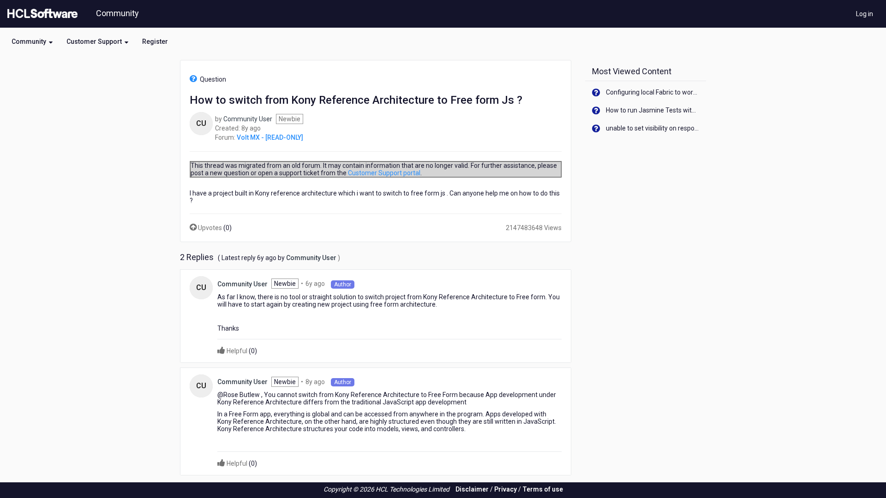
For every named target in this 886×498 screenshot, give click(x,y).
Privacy (505, 489)
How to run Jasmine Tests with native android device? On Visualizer (653, 110)
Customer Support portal (384, 173)
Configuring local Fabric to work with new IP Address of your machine (653, 92)
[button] (32, 41)
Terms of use (542, 489)
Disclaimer (472, 489)
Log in (864, 14)
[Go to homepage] (40, 14)
